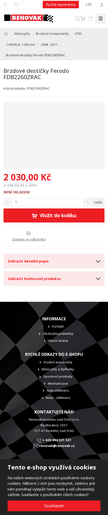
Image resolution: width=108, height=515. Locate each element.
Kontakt (58, 326)
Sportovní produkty (58, 376)
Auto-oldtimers (58, 390)
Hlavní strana (58, 340)
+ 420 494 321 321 (57, 440)
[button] (88, 4)
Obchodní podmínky (58, 333)
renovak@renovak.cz (56, 445)
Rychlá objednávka (60, 4)
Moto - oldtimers (58, 397)
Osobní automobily (57, 362)
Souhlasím (54, 505)
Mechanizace (58, 383)
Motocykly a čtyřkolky (58, 369)
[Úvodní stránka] (29, 18)
